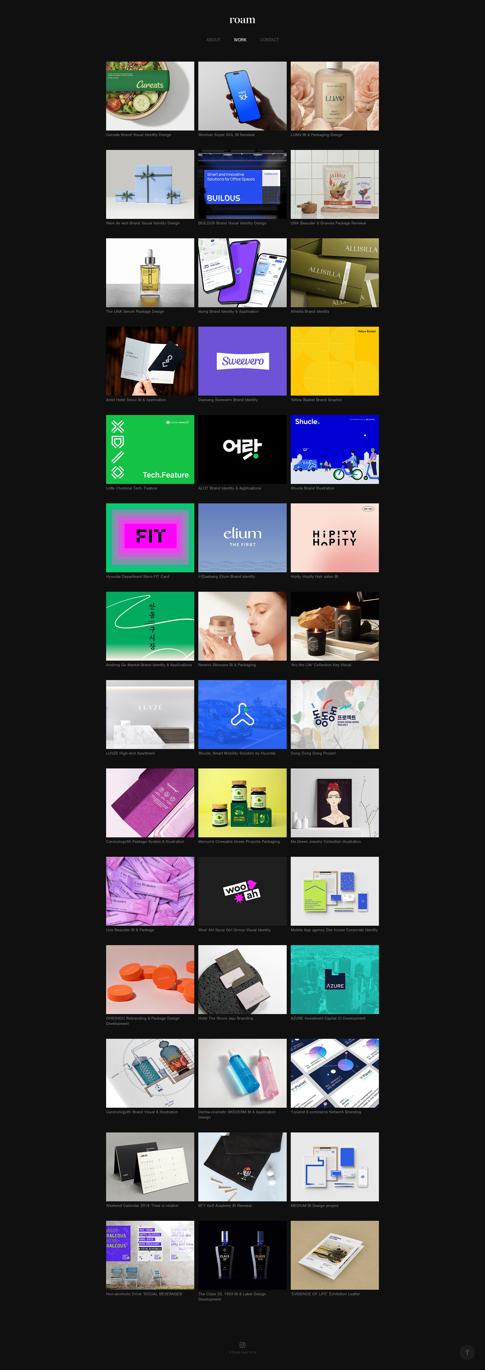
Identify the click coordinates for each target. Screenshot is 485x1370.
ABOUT (213, 40)
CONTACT (269, 40)
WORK (240, 40)
